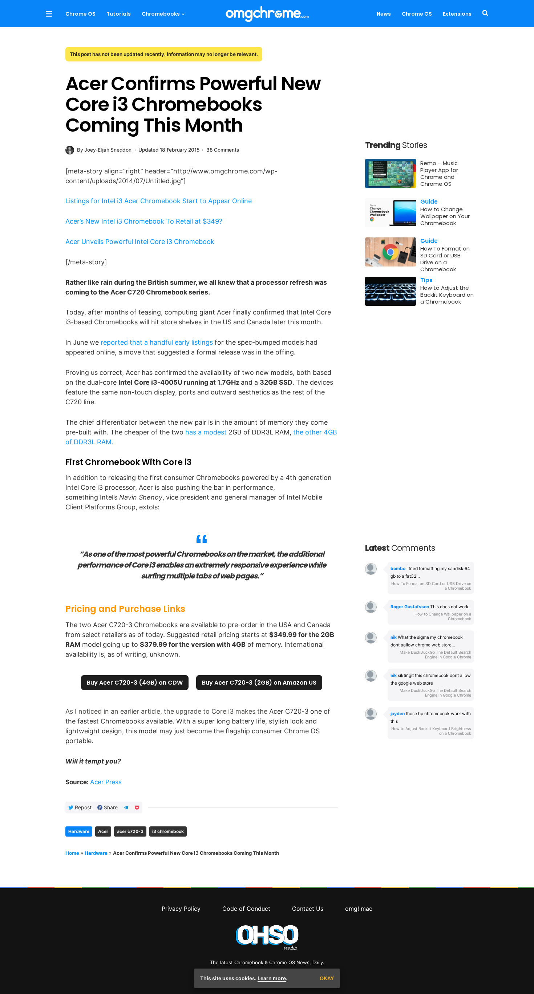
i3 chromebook (168, 831)
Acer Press (106, 782)
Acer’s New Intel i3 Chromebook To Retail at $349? (143, 221)
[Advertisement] (419, 86)
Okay (327, 978)
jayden (398, 713)
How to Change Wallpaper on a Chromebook (442, 616)
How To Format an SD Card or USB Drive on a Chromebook (431, 586)
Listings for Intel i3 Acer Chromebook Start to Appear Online (158, 201)
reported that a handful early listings (157, 342)
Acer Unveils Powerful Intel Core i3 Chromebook (139, 241)
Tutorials (118, 13)
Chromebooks (161, 13)
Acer (103, 831)
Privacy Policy (181, 908)
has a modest (206, 432)
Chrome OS (80, 13)
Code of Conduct (246, 908)
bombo (398, 568)
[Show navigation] (49, 13)
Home (72, 853)
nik (394, 637)
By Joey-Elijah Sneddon (104, 150)
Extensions (457, 13)
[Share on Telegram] (126, 807)
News (384, 13)
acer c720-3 (130, 831)
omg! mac (358, 908)
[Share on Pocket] (137, 807)
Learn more (272, 978)
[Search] (483, 13)
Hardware (78, 831)
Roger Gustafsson (410, 606)
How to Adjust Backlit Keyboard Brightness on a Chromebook (431, 731)
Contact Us (307, 908)
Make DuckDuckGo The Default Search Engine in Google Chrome (435, 655)
